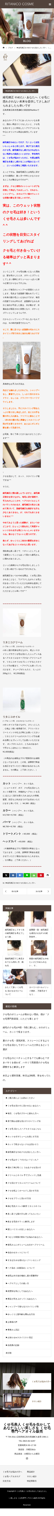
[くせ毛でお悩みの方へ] (27, 1374)
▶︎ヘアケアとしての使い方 (17, 1283)
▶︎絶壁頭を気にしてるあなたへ (19, 1291)
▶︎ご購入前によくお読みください (20, 1098)
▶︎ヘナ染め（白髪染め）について (20, 1268)
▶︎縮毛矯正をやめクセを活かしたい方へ (20, 91)
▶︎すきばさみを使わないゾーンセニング (23, 1260)
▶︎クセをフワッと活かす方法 (18, 1198)
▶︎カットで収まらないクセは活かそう (22, 1144)
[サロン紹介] (27, 1394)
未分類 (8, 1353)
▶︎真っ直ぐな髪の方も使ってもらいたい (23, 1214)
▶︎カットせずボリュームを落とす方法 (22, 1136)
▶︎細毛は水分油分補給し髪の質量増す (22, 1276)
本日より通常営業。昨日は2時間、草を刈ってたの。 (27, 1077)
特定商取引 (32, 1481)
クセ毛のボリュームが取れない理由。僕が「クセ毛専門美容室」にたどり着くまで (26, 1016)
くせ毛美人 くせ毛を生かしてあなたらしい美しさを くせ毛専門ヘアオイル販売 (27, 1427)
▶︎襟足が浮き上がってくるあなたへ (21, 1299)
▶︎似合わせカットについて (17, 1252)
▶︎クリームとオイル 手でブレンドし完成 (23, 1175)
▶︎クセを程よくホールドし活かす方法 (22, 1191)
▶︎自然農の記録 (12, 1345)
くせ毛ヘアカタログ (11, 1476)
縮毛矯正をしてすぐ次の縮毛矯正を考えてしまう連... (14, 933)
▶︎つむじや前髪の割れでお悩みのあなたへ (24, 1237)
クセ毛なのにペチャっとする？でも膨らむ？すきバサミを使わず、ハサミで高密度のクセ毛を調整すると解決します (26, 1062)
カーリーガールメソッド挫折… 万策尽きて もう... (39, 990)
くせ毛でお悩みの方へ (12, 1472)
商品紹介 (31, 1472)
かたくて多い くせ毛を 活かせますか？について (14, 990)
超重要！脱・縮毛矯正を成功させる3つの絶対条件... (39, 933)
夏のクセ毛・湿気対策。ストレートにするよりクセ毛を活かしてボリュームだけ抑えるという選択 (26, 1045)
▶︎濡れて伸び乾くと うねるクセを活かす (23, 1167)
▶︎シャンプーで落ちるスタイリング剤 (22, 1306)
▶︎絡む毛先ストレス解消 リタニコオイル (23, 1206)
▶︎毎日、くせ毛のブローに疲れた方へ (22, 1113)
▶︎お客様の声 (11, 1322)
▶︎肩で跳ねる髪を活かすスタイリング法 (23, 1121)
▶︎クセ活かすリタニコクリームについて (23, 1183)
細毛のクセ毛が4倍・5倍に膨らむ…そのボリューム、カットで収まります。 (26, 1029)
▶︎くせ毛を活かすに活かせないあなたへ (23, 1106)
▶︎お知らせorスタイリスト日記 (19, 1337)
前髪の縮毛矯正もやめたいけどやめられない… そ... (39, 962)
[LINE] (27, 875)
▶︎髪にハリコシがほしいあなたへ (20, 1229)
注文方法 (7, 1481)
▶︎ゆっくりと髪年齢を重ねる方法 (20, 1314)
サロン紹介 (32, 1476)
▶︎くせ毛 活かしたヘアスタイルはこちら (23, 1129)
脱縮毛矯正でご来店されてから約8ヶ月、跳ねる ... (14, 962)
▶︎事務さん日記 (12, 1330)
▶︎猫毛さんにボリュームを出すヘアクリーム (25, 1245)
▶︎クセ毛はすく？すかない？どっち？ (22, 1160)
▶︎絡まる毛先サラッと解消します (20, 1221)
